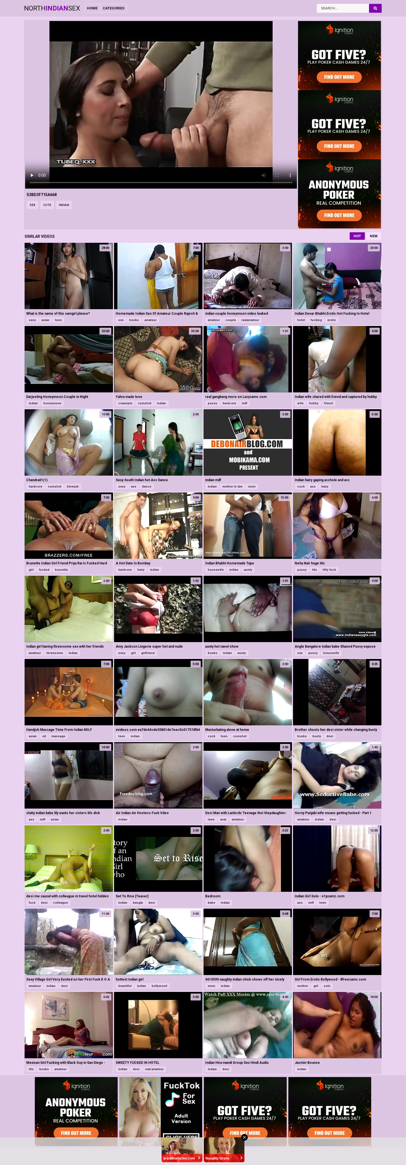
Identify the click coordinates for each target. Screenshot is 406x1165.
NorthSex (52, 8)
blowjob (73, 486)
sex (32, 205)
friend (328, 403)
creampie (125, 403)
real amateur (154, 1069)
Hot (357, 236)
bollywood (159, 986)
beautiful (124, 986)
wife (300, 403)
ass (133, 486)
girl (31, 570)
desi (329, 736)
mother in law (232, 486)
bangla (138, 903)
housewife (216, 570)
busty (316, 736)
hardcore (229, 403)
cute (47, 205)
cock (301, 486)
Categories (113, 8)
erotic (331, 320)
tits (314, 570)
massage (58, 736)
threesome (54, 653)
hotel (301, 320)
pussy (212, 403)
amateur (150, 320)
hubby (313, 403)
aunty (248, 570)
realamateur (250, 320)
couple (230, 320)
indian (64, 205)
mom (251, 486)
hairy (324, 486)
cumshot (144, 403)
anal (223, 819)
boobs (134, 320)
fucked (44, 570)
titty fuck (329, 570)
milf (244, 403)
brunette (61, 570)
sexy (32, 320)
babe (211, 903)
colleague (60, 903)
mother (302, 986)
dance (146, 486)
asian (45, 320)
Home (92, 8)
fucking (316, 320)
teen (58, 320)
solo (327, 986)
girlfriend (148, 653)
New (374, 236)
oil (44, 736)
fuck (32, 903)
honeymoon (52, 403)
